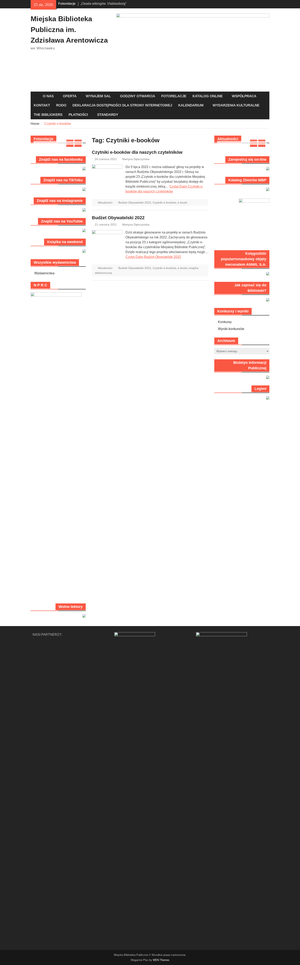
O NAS (48, 96)
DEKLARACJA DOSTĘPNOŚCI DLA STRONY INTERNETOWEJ (122, 105)
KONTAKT (42, 105)
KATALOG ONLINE (207, 96)
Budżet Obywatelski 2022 (134, 202)
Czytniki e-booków (164, 202)
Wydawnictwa (44, 273)
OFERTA (70, 96)
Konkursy (225, 322)
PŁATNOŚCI (78, 115)
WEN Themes (161, 960)
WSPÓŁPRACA (244, 96)
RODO (61, 105)
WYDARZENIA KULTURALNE (236, 105)
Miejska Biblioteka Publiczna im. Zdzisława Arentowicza (69, 29)
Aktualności (105, 202)
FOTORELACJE (173, 96)
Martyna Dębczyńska (135, 159)
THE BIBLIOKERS (48, 115)
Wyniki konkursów (231, 329)
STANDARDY (107, 115)
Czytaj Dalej (153, 257)
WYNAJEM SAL (98, 96)
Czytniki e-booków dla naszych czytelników (137, 152)
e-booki (182, 202)
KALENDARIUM (190, 105)
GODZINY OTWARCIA (137, 96)
